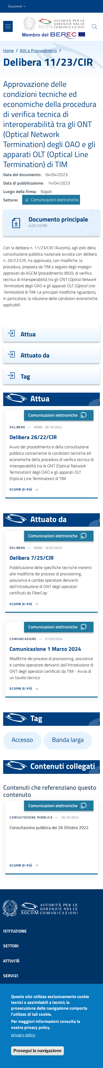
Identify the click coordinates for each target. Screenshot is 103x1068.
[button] (17, 6)
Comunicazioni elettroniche (54, 200)
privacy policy (23, 1035)
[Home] (53, 23)
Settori (11, 946)
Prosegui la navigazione (37, 1050)
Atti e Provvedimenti (38, 50)
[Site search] (94, 26)
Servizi (10, 975)
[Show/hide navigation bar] (8, 26)
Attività (11, 961)
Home (8, 50)
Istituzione (15, 931)
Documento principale (58, 219)
